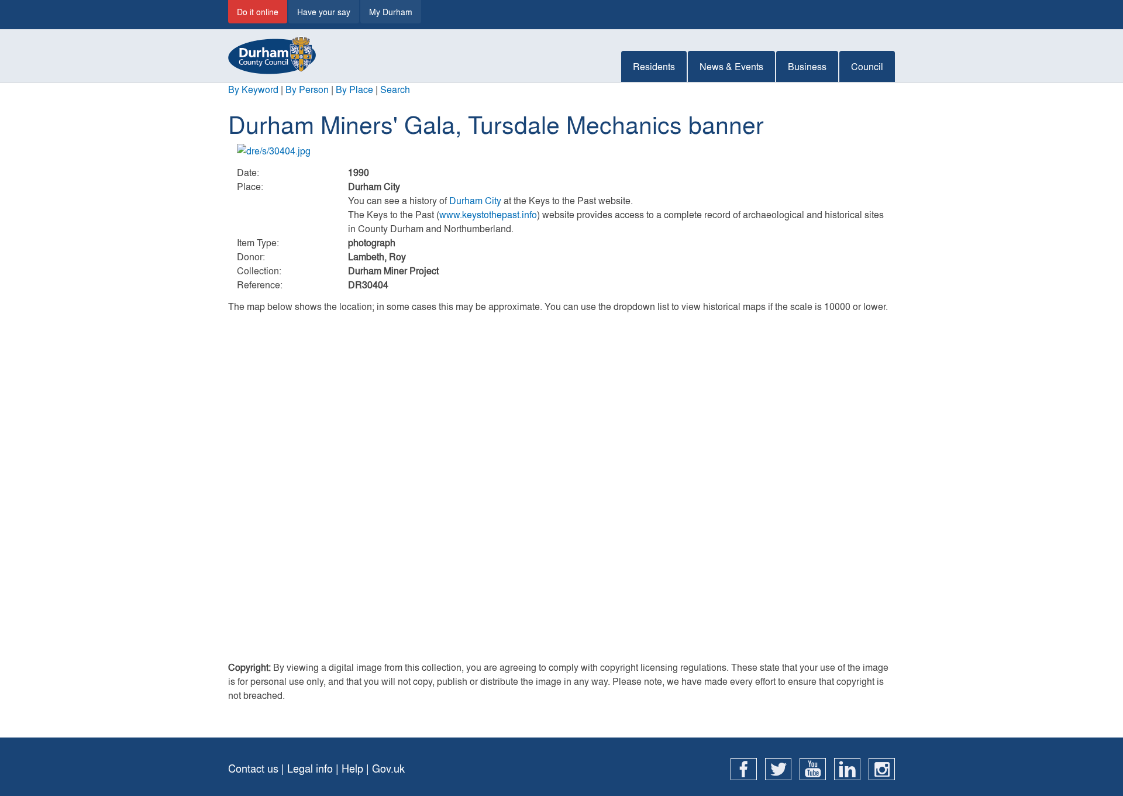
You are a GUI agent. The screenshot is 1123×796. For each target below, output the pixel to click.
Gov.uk (388, 768)
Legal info (310, 768)
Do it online (257, 12)
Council (867, 66)
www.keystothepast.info (488, 214)
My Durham (390, 12)
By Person (307, 89)
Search (395, 89)
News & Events (731, 66)
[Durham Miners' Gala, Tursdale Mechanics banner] (561, 151)
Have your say (323, 12)
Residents (654, 66)
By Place (354, 89)
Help (352, 768)
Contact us (253, 768)
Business (807, 66)
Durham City (475, 200)
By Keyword (253, 89)
